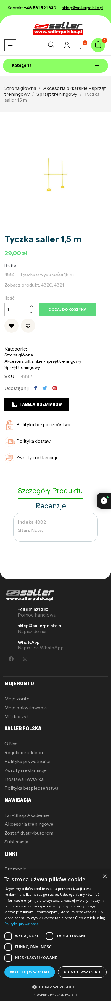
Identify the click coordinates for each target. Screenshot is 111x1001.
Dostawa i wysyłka (24, 779)
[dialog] (55, 935)
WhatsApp (29, 642)
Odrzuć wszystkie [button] (82, 971)
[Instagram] (25, 658)
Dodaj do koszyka (67, 309)
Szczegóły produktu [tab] (50, 490)
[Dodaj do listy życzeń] (11, 326)
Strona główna (18, 355)
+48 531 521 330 (33, 609)
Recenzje (51, 506)
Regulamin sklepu (23, 752)
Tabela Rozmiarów (41, 404)
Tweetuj (44, 388)
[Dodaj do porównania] (28, 326)
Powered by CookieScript (55, 994)
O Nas (10, 744)
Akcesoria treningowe (28, 824)
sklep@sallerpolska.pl (40, 625)
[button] (55, 987)
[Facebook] (11, 658)
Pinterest (54, 388)
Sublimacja (16, 842)
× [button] (104, 876)
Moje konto (17, 699)
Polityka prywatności (27, 761)
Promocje (15, 869)
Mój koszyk (16, 716)
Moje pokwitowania (25, 707)
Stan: (24, 530)
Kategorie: (15, 349)
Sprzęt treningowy (22, 367)
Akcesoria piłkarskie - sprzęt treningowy (42, 361)
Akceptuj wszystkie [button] (30, 971)
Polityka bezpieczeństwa (31, 788)
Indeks (26, 522)
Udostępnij (35, 388)
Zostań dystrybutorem (28, 833)
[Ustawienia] (66, 47)
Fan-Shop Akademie (26, 815)
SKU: (9, 376)
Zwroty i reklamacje (25, 770)
